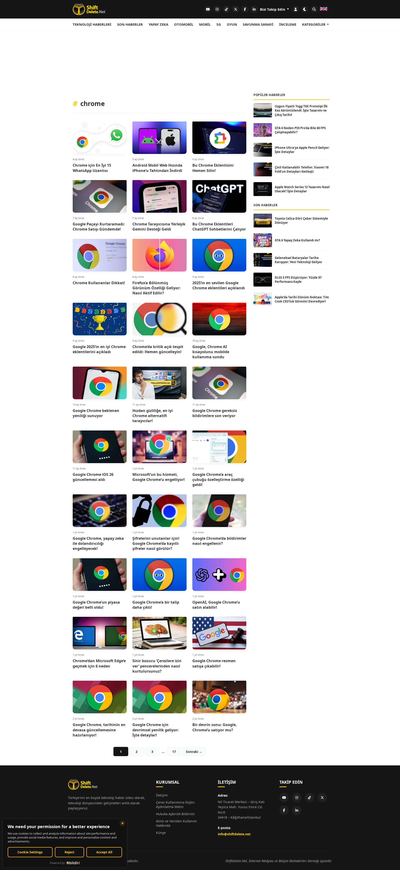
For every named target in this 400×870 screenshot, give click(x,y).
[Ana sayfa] (89, 9)
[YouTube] (284, 797)
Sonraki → (194, 751)
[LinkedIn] (296, 810)
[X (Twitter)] (322, 797)
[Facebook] (284, 810)
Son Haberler (130, 24)
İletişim (162, 795)
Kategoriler (313, 24)
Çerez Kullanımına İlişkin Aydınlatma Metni (175, 804)
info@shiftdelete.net (234, 834)
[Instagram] (296, 797)
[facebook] (244, 9)
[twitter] (235, 9)
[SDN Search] (314, 9)
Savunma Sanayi (258, 24)
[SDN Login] (295, 9)
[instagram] (217, 9)
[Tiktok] (309, 797)
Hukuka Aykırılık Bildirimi (175, 814)
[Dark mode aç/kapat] (304, 9)
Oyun (232, 24)
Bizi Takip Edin (273, 9)
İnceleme (287, 24)
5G (218, 24)
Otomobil (183, 24)
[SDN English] (323, 9)
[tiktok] (226, 9)
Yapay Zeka (158, 24)
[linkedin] (254, 9)
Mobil (205, 24)
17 (174, 751)
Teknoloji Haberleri (92, 24)
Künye (161, 832)
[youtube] (207, 9)
